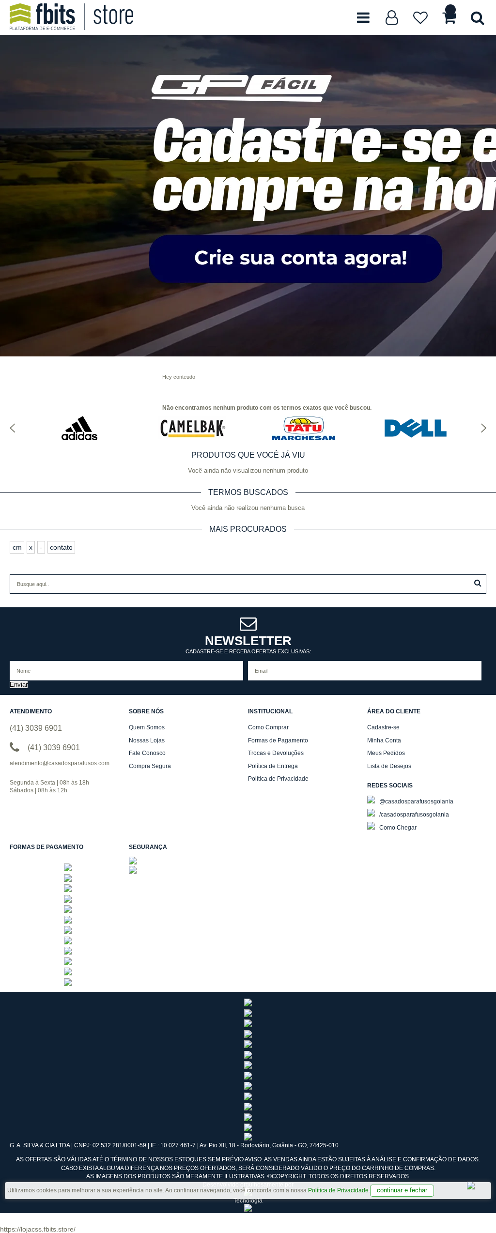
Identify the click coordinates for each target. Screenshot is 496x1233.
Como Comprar (268, 727)
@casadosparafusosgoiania (415, 801)
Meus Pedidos (386, 753)
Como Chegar (397, 827)
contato (61, 547)
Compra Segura (150, 766)
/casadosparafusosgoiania (413, 814)
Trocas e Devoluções (276, 753)
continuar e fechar (402, 1190)
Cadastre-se (383, 727)
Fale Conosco (147, 753)
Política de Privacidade (338, 1190)
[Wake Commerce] (248, 1209)
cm (17, 547)
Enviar (19, 684)
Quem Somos (147, 727)
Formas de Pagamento (278, 740)
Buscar (477, 582)
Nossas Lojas (147, 740)
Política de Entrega (273, 766)
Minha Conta (384, 740)
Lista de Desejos (389, 766)
